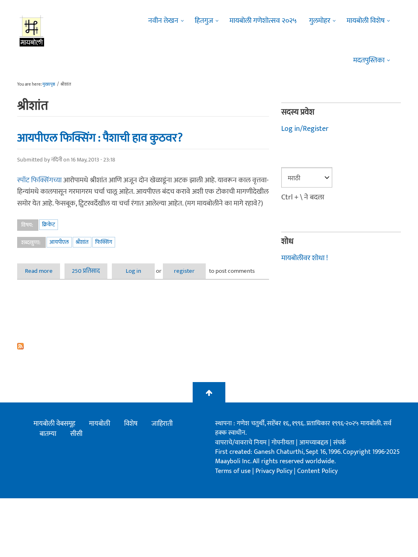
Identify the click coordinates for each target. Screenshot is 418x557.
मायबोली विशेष (366, 21)
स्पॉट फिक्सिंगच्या (40, 180)
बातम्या (48, 434)
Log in (133, 271)
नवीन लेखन (163, 21)
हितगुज (204, 21)
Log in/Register (305, 129)
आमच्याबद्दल (314, 442)
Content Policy (317, 471)
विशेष (131, 423)
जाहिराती (162, 423)
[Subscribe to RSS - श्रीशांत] (143, 346)
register (184, 271)
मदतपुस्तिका (369, 60)
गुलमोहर (319, 21)
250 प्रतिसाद (86, 271)
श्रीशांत (82, 242)
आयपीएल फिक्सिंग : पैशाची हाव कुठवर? (100, 138)
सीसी (76, 434)
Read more (42, 271)
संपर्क (339, 442)
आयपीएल (59, 242)
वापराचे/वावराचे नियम (241, 442)
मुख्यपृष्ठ (48, 84)
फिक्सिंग (103, 242)
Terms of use (233, 471)
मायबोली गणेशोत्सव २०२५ (263, 21)
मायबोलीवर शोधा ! (304, 258)
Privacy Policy (275, 471)
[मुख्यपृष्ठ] (32, 30)
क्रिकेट (48, 224)
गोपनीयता (283, 442)
